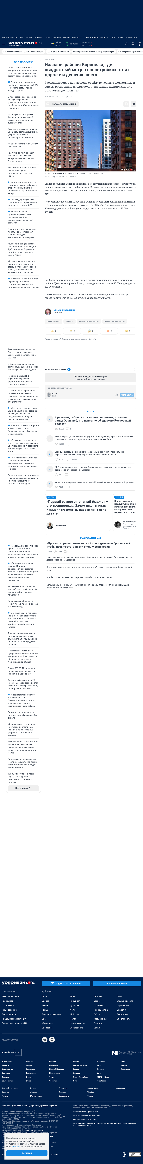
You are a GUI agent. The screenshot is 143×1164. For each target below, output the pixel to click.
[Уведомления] (133, 44)
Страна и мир (123, 1005)
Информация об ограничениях (85, 1112)
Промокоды (131, 37)
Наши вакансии (9, 1010)
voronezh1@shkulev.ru (34, 1131)
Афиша (66, 37)
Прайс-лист (7, 1001)
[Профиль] (139, 44)
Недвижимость (10, 37)
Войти (54, 396)
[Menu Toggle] (3, 44)
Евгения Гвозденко (64, 310)
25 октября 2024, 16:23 (54, 97)
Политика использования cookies (86, 1116)
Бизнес (45, 1001)
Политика (98, 1005)
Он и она (98, 996)
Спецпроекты (123, 1019)
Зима (72, 996)
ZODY (112, 37)
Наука (73, 1019)
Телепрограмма (53, 37)
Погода (38, 37)
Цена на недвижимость (114, 321)
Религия (98, 1023)
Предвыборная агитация (14, 1019)
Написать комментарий (64, 104)
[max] (52, 1039)
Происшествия (101, 1010)
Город (45, 1010)
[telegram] (44, 1039)
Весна (45, 1005)
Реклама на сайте (10, 996)
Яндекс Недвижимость (89, 321)
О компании (8, 1005)
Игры (120, 37)
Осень (97, 1001)
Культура (74, 1005)
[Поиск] (126, 44)
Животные (47, 1023)
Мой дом (74, 1014)
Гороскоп (77, 37)
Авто (44, 996)
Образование (76, 1028)
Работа (97, 1014)
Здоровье (47, 1028)
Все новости (23, 62)
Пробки (104, 37)
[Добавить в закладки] (126, 104)
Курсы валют (91, 37)
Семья (97, 1028)
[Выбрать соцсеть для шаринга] (133, 104)
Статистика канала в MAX (14, 1023)
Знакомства (26, 37)
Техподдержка (9, 1014)
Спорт (120, 996)
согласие (16, 1146)
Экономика (122, 1014)
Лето (72, 1010)
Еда (44, 1019)
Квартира (69, 321)
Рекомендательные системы (84, 1120)
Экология (121, 1010)
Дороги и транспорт (52, 1014)
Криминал (75, 1001)
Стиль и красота (125, 1001)
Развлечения (100, 1019)
